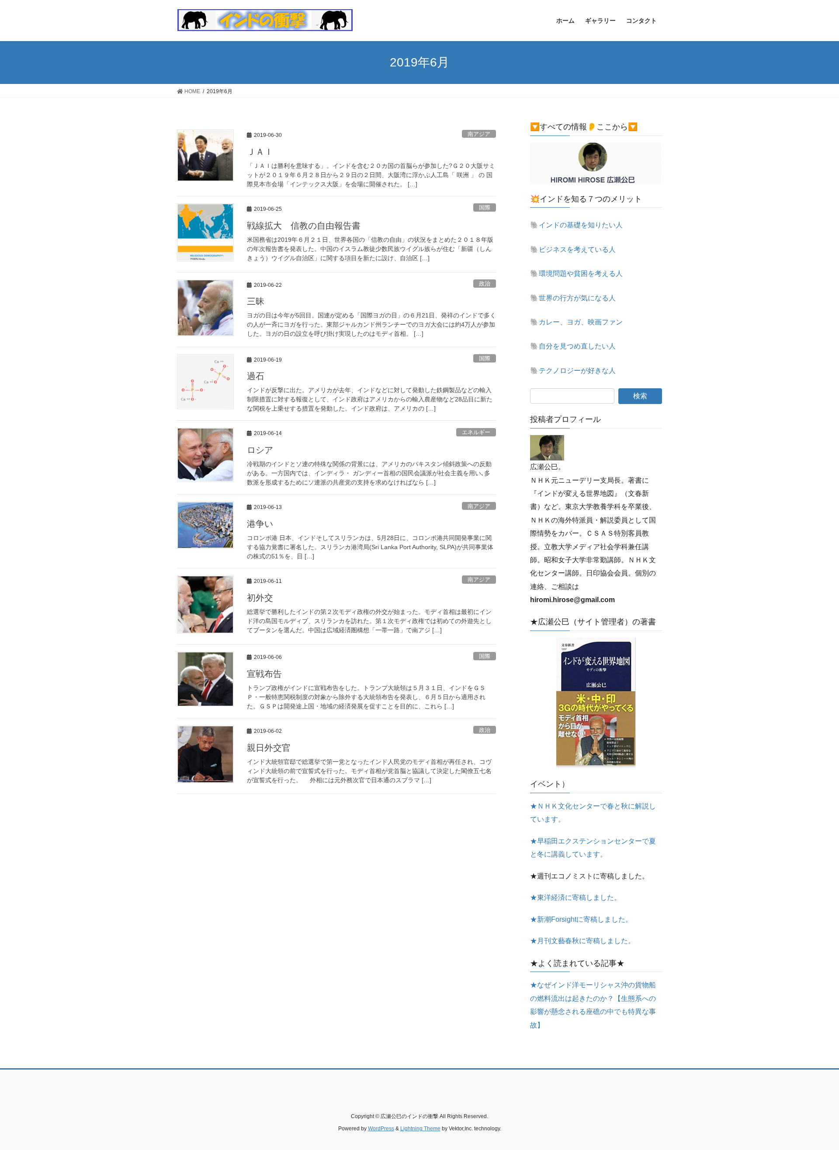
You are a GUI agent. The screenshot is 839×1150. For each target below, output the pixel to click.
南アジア (479, 134)
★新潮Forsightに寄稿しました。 (581, 919)
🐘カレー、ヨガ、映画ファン (576, 322)
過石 (255, 376)
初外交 (260, 598)
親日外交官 (269, 748)
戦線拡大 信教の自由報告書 (304, 225)
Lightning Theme (420, 1129)
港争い (260, 524)
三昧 (255, 301)
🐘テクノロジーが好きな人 (573, 370)
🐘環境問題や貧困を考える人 (576, 273)
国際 (484, 207)
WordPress (381, 1129)
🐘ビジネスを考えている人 (573, 249)
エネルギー (476, 432)
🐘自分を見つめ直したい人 (573, 346)
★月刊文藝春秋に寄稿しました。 (582, 940)
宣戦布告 (264, 674)
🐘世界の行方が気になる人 (573, 298)
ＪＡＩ (260, 152)
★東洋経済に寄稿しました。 (575, 897)
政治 (484, 283)
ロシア (260, 450)
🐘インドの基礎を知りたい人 (576, 225)
